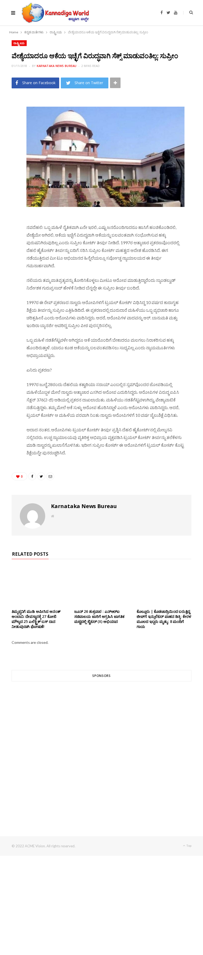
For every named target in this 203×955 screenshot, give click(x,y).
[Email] (9, 146)
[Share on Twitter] (9, 132)
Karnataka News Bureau (57, 66)
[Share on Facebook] (9, 119)
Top (188, 846)
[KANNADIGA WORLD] (55, 13)
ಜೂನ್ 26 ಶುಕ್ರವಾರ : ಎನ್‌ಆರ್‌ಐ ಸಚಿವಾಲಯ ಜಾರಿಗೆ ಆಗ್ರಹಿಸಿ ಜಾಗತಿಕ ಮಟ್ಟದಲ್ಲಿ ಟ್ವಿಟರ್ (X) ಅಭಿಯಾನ (99, 616)
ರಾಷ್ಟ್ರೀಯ (19, 43)
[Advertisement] (101, 749)
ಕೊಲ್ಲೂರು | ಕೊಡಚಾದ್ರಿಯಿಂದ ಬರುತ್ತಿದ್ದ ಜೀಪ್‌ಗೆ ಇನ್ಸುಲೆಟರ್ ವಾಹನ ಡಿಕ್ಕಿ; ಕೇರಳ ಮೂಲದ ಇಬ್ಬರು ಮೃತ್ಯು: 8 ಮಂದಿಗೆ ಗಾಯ (164, 619)
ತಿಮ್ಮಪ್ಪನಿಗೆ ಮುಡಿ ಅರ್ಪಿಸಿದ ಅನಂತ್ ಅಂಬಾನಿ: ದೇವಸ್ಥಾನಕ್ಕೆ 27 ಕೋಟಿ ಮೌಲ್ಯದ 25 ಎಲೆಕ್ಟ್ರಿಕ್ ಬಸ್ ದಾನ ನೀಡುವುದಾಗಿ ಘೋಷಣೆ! (36, 619)
